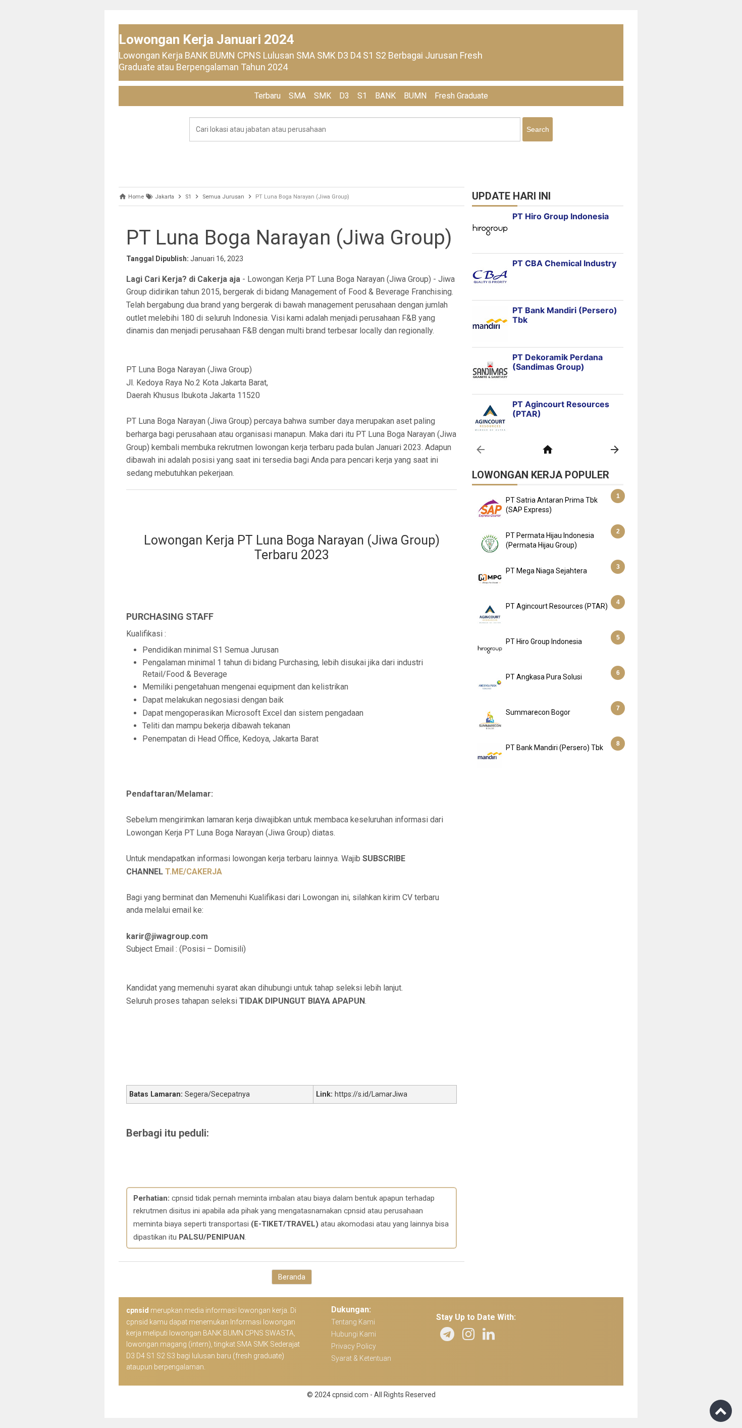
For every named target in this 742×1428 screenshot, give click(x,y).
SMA (297, 96)
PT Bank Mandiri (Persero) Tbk (554, 748)
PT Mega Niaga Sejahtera (546, 571)
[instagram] (468, 1334)
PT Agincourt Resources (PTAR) (557, 606)
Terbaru (267, 96)
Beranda (291, 1277)
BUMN (415, 96)
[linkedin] (489, 1334)
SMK (322, 96)
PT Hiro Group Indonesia (544, 641)
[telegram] (447, 1334)
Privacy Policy (353, 1346)
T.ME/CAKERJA (193, 871)
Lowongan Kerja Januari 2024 (206, 39)
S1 (362, 96)
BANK (385, 96)
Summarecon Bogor (538, 712)
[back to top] (721, 1411)
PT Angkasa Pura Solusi (544, 677)
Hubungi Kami (353, 1334)
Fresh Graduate (461, 96)
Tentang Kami (353, 1322)
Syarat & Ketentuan (361, 1358)
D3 (344, 96)
